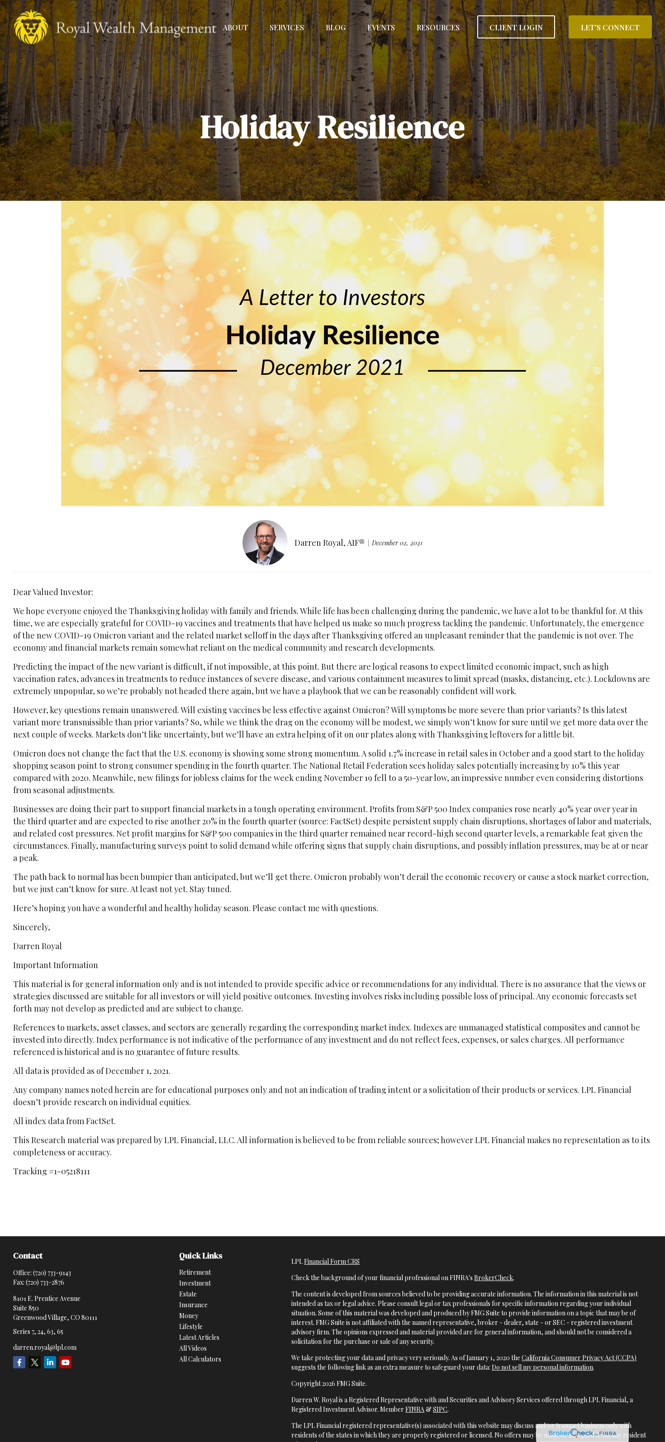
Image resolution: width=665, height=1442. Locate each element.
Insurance (193, 1304)
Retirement (195, 1272)
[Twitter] (34, 1362)
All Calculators (200, 1359)
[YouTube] (65, 1362)
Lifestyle (191, 1326)
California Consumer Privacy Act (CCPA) (579, 1357)
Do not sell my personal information (542, 1367)
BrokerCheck (493, 1277)
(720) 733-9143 (52, 1272)
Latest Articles (199, 1337)
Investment (195, 1283)
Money (188, 1315)
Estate (188, 1294)
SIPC (440, 1409)
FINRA (414, 1409)
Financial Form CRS (332, 1261)
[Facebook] (19, 1362)
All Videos (193, 1348)
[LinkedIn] (50, 1362)
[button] (235, 27)
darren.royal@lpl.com (44, 1347)
